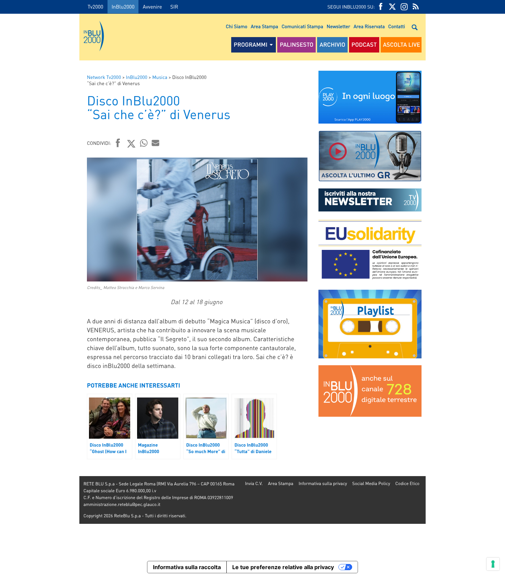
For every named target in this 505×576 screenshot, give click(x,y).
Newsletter (338, 26)
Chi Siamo (236, 26)
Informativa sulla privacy (323, 483)
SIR (174, 6)
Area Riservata (369, 26)
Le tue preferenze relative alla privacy (283, 567)
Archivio (332, 44)
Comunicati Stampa (302, 26)
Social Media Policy (371, 483)
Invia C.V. (253, 483)
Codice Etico (407, 483)
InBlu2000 (123, 6)
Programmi (250, 44)
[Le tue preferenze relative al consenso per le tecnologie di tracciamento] (493, 564)
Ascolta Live (401, 44)
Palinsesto (296, 44)
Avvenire (152, 6)
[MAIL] (155, 143)
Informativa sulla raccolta (187, 567)
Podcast (364, 44)
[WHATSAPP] (144, 143)
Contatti (396, 26)
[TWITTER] (392, 6)
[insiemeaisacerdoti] (39, 293)
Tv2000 (95, 6)
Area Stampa (264, 26)
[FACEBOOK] (380, 6)
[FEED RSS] (416, 6)
